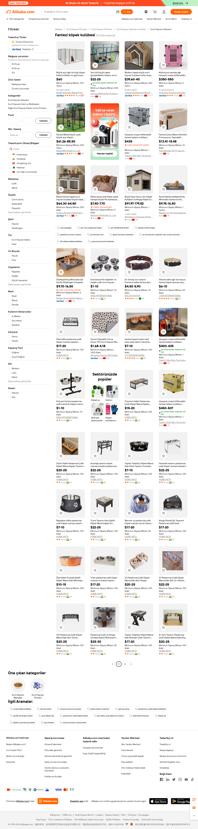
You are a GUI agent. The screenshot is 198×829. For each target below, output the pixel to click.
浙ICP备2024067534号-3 (178, 824)
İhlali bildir (126, 773)
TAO (123, 815)
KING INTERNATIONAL (101, 295)
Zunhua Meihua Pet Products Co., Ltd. (104, 93)
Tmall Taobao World (84, 815)
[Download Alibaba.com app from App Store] (158, 801)
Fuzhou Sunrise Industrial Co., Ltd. (70, 213)
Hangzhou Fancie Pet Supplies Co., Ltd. (104, 355)
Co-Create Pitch (14, 750)
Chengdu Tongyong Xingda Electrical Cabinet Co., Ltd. (173, 92)
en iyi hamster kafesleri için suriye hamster (161, 235)
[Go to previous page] (112, 664)
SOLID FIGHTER (132, 295)
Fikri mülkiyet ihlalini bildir (133, 768)
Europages (144, 815)
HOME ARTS (62, 355)
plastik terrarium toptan (70, 235)
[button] (118, 12)
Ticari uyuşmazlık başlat (132, 756)
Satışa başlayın (167, 750)
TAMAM (43, 121)
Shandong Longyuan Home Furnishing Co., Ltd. (139, 217)
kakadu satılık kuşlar (146, 228)
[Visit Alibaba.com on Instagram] (180, 779)
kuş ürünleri (49, 723)
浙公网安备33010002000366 (149, 824)
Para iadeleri (127, 762)
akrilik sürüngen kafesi (22, 716)
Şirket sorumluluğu (15, 756)
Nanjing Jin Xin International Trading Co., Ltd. (173, 213)
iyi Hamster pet (97, 235)
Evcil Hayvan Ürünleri (77, 29)
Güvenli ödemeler (53, 744)
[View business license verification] (126, 824)
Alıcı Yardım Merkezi (130, 744)
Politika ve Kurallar (53, 776)
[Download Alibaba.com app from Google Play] (181, 801)
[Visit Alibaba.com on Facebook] (161, 779)
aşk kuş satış (123, 709)
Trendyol (132, 815)
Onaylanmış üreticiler (93, 747)
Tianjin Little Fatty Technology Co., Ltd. (139, 155)
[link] (194, 800)
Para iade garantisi (53, 750)
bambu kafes (45, 709)
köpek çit (162, 716)
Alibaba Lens (22, 801)
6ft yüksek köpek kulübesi (71, 241)
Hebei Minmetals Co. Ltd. (68, 150)
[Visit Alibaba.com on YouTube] (186, 779)
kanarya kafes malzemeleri (74, 723)
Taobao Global (111, 815)
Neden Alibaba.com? (16, 744)
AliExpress (55, 815)
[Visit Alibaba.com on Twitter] (174, 779)
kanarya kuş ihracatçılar (70, 709)
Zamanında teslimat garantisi (58, 756)
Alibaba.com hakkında (17, 738)
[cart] (155, 12)
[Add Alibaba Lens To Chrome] (48, 801)
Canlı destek (127, 750)
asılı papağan (66, 228)
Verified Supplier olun (170, 762)
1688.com (67, 815)
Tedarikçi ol (165, 744)
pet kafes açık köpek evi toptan (110, 716)
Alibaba (58, 29)
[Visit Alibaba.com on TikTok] (192, 779)
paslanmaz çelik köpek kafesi (75, 716)
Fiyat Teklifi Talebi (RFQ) (94, 753)
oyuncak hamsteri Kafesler (102, 241)
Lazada (99, 815)
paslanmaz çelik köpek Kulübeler (152, 709)
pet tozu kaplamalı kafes (91, 228)
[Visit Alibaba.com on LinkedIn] (168, 779)
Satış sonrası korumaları (56, 762)
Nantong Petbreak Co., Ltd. (103, 215)
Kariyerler (10, 762)
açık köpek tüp (47, 716)
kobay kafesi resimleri (99, 709)
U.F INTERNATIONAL (135, 355)
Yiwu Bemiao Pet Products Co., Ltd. (173, 150)
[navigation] (29, 347)
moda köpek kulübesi (22, 709)
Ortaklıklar (164, 768)
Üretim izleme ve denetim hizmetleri (57, 769)
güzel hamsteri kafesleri (123, 235)
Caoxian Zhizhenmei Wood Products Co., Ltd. (139, 92)
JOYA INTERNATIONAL (170, 295)
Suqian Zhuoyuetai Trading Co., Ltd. (70, 298)
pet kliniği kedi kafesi (120, 228)
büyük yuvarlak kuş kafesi (24, 723)
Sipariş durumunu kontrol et (173, 756)
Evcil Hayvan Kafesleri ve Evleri (131, 29)
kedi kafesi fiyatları (141, 716)
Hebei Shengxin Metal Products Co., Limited (70, 92)
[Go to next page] (131, 664)
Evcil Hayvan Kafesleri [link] (161, 29)
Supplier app (77, 801)
